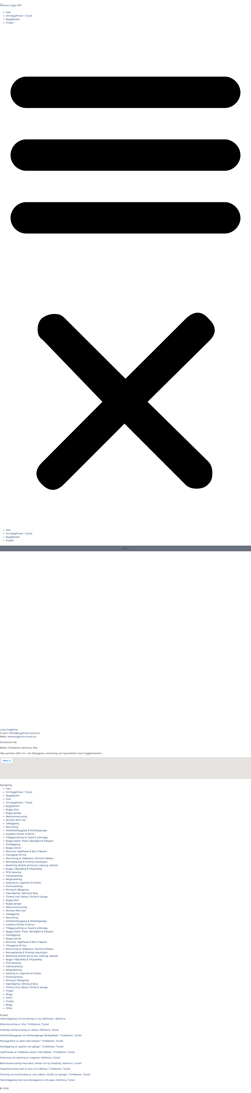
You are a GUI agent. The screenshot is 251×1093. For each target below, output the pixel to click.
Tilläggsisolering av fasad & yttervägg (26, 837)
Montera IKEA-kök (16, 819)
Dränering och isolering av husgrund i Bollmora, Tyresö (30, 1057)
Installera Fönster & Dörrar (20, 833)
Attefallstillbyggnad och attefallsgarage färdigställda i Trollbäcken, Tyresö (40, 1035)
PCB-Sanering (13, 872)
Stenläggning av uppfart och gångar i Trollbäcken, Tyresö (31, 1046)
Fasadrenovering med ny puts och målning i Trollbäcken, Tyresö (35, 1068)
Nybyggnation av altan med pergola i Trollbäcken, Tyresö (31, 1040)
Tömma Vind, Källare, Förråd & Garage (27, 896)
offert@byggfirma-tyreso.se (24, 733)
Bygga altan (12, 809)
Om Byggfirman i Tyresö (19, 15)
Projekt (10, 22)
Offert (9, 997)
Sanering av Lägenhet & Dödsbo (23, 882)
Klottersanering (14, 886)
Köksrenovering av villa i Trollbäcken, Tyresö (24, 1024)
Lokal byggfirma (9, 729)
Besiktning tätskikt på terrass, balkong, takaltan (32, 865)
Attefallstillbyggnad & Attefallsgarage (26, 830)
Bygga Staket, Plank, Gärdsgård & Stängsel (29, 840)
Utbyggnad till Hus (16, 854)
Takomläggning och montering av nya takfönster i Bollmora (32, 1018)
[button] (125, 276)
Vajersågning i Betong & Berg (22, 893)
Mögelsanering (14, 879)
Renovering (12, 826)
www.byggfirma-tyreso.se (22, 736)
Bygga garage (13, 812)
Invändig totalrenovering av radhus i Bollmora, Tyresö (29, 1029)
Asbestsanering (14, 875)
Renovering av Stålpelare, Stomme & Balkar (29, 858)
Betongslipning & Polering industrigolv (27, 861)
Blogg (9, 994)
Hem (8, 12)
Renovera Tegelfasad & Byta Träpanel (26, 851)
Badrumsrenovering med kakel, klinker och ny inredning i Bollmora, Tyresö (40, 1063)
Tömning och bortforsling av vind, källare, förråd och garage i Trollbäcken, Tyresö (45, 1074)
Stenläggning (13, 844)
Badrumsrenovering (16, 816)
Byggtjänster (13, 19)
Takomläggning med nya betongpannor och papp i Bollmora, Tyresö (37, 1079)
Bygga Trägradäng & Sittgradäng (24, 868)
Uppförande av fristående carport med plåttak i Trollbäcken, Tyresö (37, 1052)
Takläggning (12, 823)
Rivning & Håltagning (17, 889)
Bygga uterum (13, 847)
